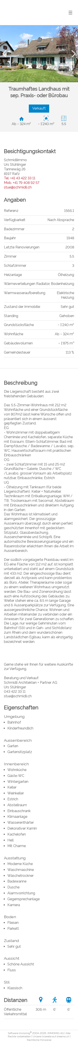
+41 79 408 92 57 (21, 183)
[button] (4, 53)
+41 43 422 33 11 (19, 178)
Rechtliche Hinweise (39, 1039)
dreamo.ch (63, 1036)
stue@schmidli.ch (18, 187)
